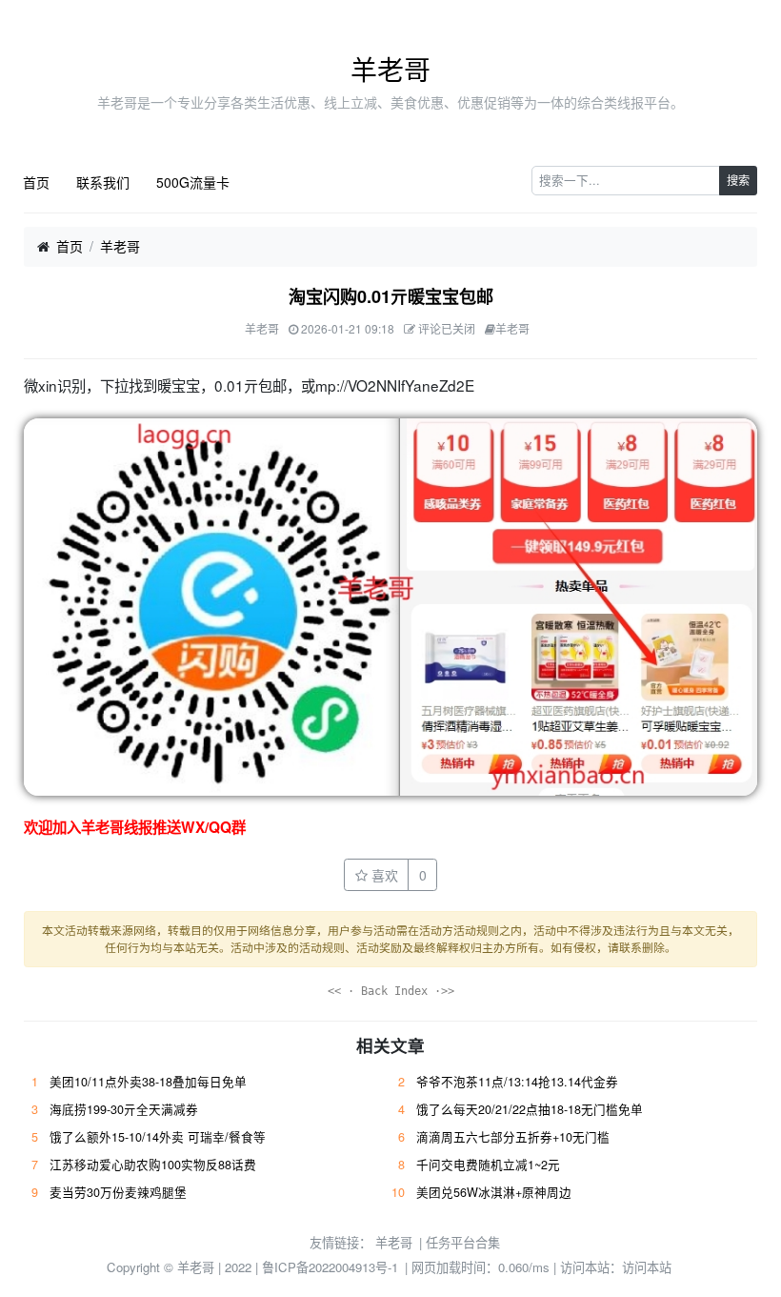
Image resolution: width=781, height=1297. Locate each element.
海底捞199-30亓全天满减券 (124, 1109)
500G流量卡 (193, 182)
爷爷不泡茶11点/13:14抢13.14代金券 (517, 1081)
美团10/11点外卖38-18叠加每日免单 (148, 1081)
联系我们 (103, 182)
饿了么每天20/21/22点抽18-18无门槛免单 (529, 1109)
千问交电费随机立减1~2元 (488, 1164)
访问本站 (646, 1267)
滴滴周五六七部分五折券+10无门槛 (513, 1136)
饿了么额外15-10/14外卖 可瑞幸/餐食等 (158, 1136)
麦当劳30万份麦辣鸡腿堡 (118, 1192)
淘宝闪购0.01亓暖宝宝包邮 (391, 296)
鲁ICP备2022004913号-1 (330, 1267)
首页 (36, 182)
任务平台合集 (463, 1242)
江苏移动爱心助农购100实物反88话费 (153, 1164)
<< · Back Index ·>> (391, 991)
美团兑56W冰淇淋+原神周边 (493, 1192)
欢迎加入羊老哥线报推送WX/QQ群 (135, 827)
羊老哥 (390, 69)
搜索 (738, 180)
